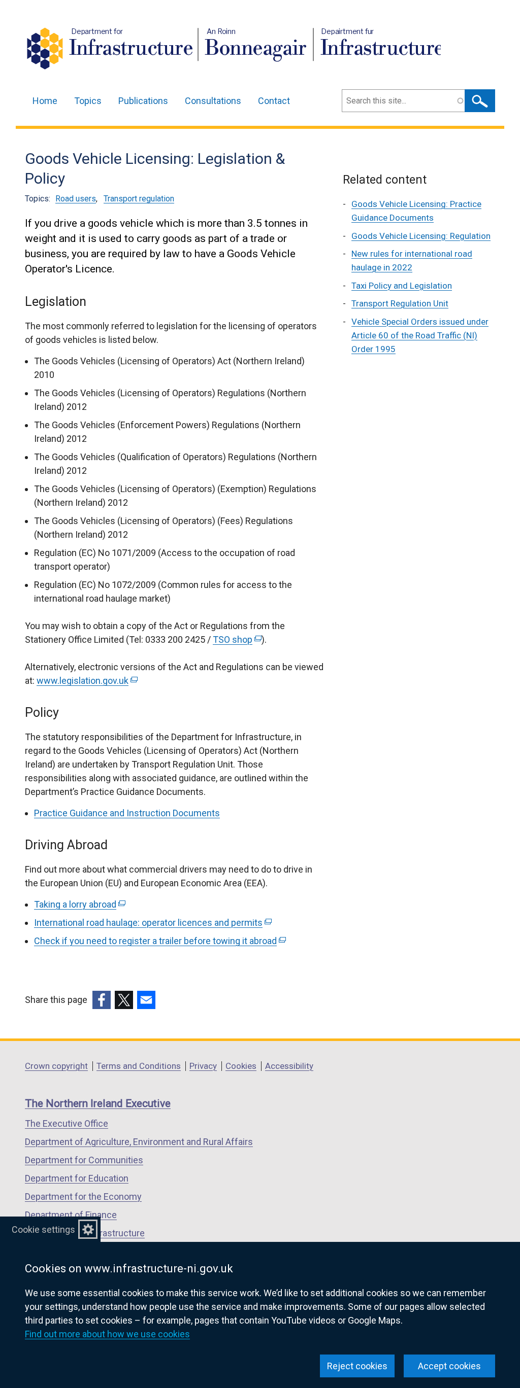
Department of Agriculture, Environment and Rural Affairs (139, 1141)
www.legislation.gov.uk (86, 680)
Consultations (213, 100)
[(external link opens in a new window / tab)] (101, 1000)
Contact (274, 100)
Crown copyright (56, 1066)
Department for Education (76, 1178)
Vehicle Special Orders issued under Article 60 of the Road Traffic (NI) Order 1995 (420, 335)
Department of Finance (71, 1214)
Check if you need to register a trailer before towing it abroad (159, 940)
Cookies (240, 1066)
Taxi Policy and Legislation (401, 286)
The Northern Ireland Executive (98, 1103)
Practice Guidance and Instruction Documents (127, 813)
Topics (88, 100)
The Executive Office (66, 1123)
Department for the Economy (83, 1196)
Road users (75, 198)
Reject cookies (357, 1366)
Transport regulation (139, 198)
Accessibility (289, 1066)
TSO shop (236, 639)
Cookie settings (43, 1229)
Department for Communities (84, 1160)
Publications (143, 100)
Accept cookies (449, 1366)
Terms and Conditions (138, 1066)
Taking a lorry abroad (78, 904)
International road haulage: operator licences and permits (152, 922)
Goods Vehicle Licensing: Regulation (421, 236)
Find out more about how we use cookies (107, 1334)
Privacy (203, 1066)
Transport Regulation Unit (399, 303)
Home (44, 100)
